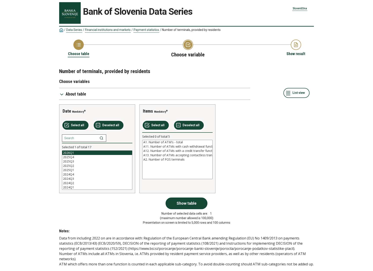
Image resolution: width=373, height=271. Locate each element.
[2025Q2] (97, 166)
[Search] (101, 138)
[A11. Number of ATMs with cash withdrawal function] (177, 146)
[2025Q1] (97, 170)
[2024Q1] (97, 187)
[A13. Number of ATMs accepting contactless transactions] (177, 155)
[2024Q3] (97, 179)
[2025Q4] (97, 157)
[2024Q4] (97, 174)
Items (148, 111)
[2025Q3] (97, 161)
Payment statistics (146, 30)
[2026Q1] (97, 153)
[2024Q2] (97, 183)
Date (67, 111)
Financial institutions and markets (108, 30)
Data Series (74, 30)
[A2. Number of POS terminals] (177, 159)
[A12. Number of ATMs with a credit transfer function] (177, 151)
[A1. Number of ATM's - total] (177, 142)
